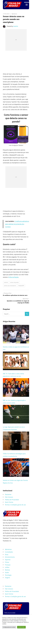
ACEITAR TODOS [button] (21, 627)
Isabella (15, 26)
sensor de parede (14, 282)
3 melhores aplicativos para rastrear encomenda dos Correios (17, 224)
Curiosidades (9, 552)
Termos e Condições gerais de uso (15, 505)
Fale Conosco (9, 497)
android (6, 282)
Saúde (7, 572)
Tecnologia (8, 575)
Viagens (7, 577)
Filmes (7, 562)
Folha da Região (14, 277)
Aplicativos (14, 14)
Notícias (7, 570)
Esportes (7, 560)
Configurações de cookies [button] (9, 627)
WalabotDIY (21, 285)
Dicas (6, 554)
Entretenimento (10, 557)
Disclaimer (8, 494)
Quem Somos (9, 502)
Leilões (7, 567)
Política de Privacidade (12, 500)
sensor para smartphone (10, 285)
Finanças (7, 565)
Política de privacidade (9, 613)
